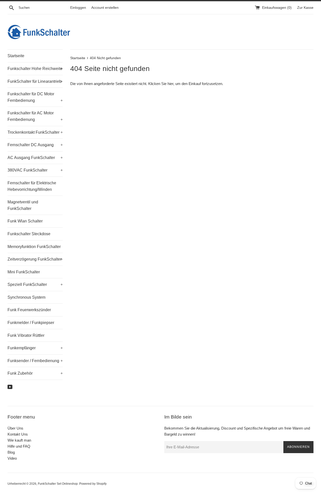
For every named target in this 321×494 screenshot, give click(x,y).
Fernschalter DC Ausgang (35, 145)
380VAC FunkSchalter (35, 170)
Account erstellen (105, 8)
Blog (11, 452)
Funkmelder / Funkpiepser (31, 322)
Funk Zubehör (35, 373)
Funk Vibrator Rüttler (26, 335)
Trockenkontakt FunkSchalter (35, 132)
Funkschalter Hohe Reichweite (35, 68)
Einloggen (78, 8)
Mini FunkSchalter (24, 272)
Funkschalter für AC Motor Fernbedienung (35, 116)
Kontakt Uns (18, 434)
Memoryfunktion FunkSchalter (34, 246)
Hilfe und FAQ (19, 446)
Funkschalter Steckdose (29, 234)
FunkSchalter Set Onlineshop (58, 483)
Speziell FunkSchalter (35, 284)
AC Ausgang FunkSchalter (35, 157)
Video (12, 458)
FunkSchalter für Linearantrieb (35, 81)
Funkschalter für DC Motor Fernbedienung (35, 97)
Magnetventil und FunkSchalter (23, 205)
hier (170, 83)
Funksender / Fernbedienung (35, 361)
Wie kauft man (19, 440)
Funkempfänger (35, 348)
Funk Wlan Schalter (25, 221)
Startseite (16, 56)
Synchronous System (26, 297)
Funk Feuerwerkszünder (29, 310)
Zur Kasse (305, 8)
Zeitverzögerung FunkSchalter (35, 259)
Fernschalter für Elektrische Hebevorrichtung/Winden (32, 186)
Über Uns (15, 428)
